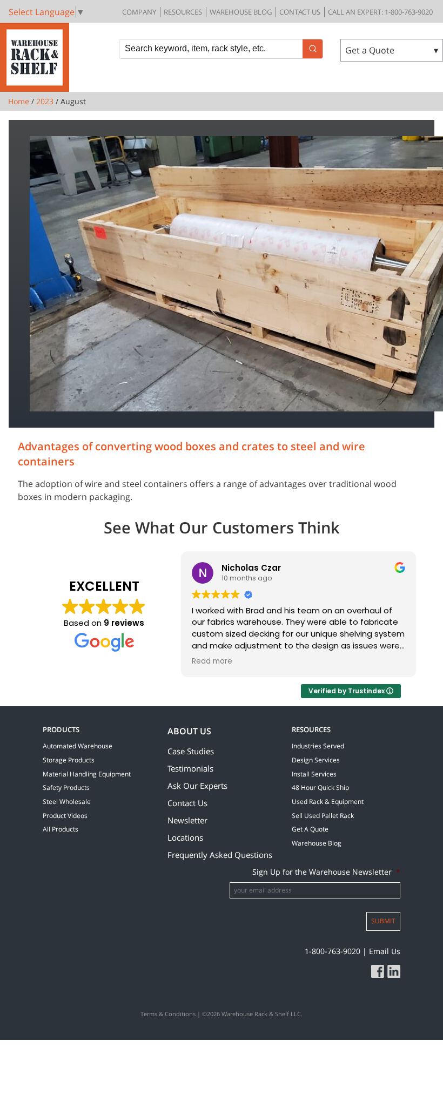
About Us (189, 731)
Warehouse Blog (241, 12)
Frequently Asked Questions (219, 854)
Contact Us (299, 12)
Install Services (314, 774)
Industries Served (318, 746)
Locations (185, 837)
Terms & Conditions (168, 1014)
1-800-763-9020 (332, 951)
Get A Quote (310, 829)
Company (139, 12)
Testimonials (190, 768)
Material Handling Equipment (87, 774)
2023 (44, 101)
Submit (383, 920)
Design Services (316, 760)
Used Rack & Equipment (328, 801)
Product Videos (65, 816)
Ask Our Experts (197, 785)
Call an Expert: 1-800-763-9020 (380, 12)
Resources (183, 12)
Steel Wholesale (67, 801)
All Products (60, 829)
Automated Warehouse (77, 746)
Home (18, 101)
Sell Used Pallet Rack (323, 816)
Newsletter (187, 820)
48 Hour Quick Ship (320, 787)
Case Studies (190, 751)
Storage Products (69, 760)
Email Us (384, 951)
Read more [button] (212, 661)
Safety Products (66, 787)
